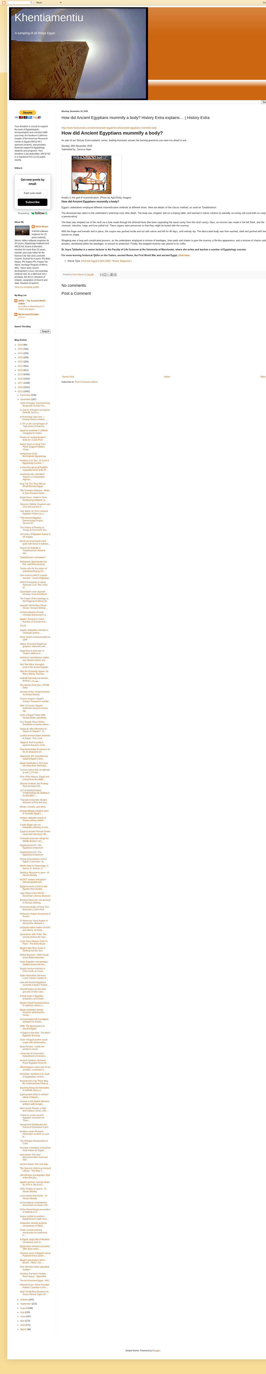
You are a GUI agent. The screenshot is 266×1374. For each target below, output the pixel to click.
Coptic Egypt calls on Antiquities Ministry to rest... (34, 826)
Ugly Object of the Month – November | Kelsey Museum (35, 894)
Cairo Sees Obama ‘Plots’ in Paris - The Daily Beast (34, 942)
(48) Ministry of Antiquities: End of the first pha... (35, 1176)
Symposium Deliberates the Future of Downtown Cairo (34, 1125)
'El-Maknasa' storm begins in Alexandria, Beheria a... (34, 922)
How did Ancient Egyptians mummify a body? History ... (35, 983)
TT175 (23, 626)
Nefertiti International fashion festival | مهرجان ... (34, 679)
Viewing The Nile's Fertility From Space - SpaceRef (33, 1275)
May (22, 1321)
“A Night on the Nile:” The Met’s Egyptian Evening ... (35, 1034)
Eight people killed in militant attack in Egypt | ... (34, 1095)
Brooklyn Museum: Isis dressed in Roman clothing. (35, 901)
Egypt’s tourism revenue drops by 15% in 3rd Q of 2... (35, 1183)
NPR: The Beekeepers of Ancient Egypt (32, 1027)
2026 (20, 345)
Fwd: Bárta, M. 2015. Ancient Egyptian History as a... (34, 512)
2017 (20, 383)
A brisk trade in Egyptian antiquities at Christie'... (32, 997)
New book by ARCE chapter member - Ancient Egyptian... (35, 576)
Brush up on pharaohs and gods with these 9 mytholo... (35, 542)
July (22, 1312)
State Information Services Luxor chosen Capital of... (34, 976)
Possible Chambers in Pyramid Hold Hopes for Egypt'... (35, 1149)
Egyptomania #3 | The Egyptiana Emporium (31, 846)
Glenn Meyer (41, 226)
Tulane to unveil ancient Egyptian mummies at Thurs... (32, 1118)
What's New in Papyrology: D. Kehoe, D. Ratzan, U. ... (34, 867)
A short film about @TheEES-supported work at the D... (34, 468)
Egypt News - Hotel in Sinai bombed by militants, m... (33, 498)
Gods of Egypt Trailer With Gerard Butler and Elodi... (33, 716)
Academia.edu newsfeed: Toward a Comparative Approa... (32, 477)
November (25, 399)
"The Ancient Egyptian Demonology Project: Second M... (31, 520)
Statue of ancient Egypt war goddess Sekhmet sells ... (34, 645)
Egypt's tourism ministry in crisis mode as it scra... (32, 969)
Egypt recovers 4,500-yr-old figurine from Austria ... (33, 887)
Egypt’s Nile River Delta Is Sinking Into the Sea (32, 949)
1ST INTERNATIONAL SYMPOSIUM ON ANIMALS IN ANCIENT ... (35, 793)
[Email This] (101, 274)
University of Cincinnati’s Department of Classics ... (34, 1054)
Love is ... (22, 317)
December (25, 395)
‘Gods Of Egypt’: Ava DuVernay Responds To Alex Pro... (35, 404)
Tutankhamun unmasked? (33, 557)
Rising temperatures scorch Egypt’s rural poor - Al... (33, 860)
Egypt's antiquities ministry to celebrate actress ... (34, 631)
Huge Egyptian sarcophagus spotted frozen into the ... (34, 963)
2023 (20, 357)
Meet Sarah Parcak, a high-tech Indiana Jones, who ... (34, 1109)
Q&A (101, 261)
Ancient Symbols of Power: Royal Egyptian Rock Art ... (34, 1061)
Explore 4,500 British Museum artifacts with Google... (34, 1102)
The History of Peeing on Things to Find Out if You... (34, 528)
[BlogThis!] (105, 274)
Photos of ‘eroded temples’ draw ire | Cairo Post (33, 438)
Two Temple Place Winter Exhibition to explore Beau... (35, 723)
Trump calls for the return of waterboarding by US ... (33, 569)
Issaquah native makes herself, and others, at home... (35, 928)
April (22, 1325)
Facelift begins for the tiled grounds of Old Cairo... (33, 990)
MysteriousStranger (28, 314)
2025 (20, 349)
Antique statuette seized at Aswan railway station (33, 819)
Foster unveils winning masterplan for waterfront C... (33, 1233)
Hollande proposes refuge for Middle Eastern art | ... (34, 839)
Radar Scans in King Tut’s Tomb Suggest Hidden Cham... (32, 447)
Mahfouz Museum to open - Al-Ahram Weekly (35, 873)
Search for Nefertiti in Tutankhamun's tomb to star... (32, 550)
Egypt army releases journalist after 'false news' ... (35, 1247)
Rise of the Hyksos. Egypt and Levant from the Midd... (34, 778)
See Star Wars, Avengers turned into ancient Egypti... (34, 665)
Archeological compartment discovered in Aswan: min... (34, 1203)
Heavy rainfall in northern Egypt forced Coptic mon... (34, 1217)
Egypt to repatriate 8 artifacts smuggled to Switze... (34, 431)
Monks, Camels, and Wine (33, 807)
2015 (20, 391)
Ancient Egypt (90, 261)
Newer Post (68, 376)
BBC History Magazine (118, 261)
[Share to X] (108, 274)
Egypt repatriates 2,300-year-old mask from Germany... (34, 764)
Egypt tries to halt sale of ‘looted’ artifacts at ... (32, 652)
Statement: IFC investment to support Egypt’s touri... (34, 757)
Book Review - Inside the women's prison (32, 1047)
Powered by (23, 213)
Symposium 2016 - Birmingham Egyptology (33, 454)
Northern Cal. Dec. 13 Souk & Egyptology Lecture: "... (34, 461)
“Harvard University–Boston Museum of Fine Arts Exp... (34, 801)
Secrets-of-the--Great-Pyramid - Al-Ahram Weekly (35, 693)
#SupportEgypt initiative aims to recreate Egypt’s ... (34, 812)
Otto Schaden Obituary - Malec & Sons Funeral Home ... (35, 491)
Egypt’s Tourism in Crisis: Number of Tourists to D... (33, 620)
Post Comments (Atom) (86, 382)
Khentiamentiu (48, 17)
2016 (20, 387)
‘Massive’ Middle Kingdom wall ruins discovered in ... (35, 505)
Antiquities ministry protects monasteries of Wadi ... (33, 1224)
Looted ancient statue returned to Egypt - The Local (35, 736)
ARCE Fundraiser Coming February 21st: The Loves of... (34, 585)
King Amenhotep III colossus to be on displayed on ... (35, 750)
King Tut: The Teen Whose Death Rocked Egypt (33, 485)
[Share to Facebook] (112, 274)
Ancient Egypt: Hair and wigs (34, 1164)
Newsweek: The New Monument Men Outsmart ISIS (33, 1157)
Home (167, 376)
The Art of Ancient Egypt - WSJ (34, 1280)
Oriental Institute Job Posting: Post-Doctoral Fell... (34, 784)
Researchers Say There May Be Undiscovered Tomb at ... (35, 1082)
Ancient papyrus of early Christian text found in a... (33, 613)
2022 (20, 361)
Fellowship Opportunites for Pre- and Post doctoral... (33, 563)
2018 (20, 378)
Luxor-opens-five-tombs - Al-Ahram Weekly (34, 1197)
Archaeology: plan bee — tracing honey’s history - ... (34, 418)
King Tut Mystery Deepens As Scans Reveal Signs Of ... (34, 1292)
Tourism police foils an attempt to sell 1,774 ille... (35, 771)
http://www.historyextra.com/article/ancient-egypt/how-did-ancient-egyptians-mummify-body (109, 127)
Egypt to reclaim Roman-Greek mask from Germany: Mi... (35, 832)
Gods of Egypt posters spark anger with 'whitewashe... (33, 1041)
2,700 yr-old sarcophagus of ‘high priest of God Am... (33, 425)
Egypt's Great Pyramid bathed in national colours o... (34, 1004)
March (23, 1329)
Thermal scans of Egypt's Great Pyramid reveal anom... (35, 1254)
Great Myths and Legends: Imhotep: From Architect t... (34, 592)
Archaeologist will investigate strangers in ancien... (34, 1020)
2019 (20, 374)
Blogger (156, 1350)
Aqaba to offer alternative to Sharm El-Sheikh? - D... (33, 730)
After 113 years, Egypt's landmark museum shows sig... (34, 708)
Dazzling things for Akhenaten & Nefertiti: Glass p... (34, 1089)
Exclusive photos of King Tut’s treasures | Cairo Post (34, 908)
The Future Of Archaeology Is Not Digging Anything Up (34, 599)
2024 (20, 353)
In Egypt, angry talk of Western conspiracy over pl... (35, 1240)
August (24, 1308)
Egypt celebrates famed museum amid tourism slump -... (32, 1012)
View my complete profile (26, 287)
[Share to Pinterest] (115, 274)
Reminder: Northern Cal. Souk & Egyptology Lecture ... (35, 1075)
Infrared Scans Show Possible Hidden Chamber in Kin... (34, 1286)
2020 (20, 370)
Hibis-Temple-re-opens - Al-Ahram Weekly (33, 1190)
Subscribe (33, 202)
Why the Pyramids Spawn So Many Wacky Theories (34, 672)
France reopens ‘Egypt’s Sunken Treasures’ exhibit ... (35, 700)
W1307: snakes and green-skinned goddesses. (33, 880)
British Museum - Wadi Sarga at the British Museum (34, 956)
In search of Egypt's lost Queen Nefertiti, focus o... (35, 411)
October (24, 1299)
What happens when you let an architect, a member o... (35, 1068)
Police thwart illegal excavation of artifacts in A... (35, 1210)
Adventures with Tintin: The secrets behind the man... (33, 935)
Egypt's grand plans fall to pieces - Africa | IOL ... (32, 1261)
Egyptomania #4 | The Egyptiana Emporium (31, 853)
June (23, 1316)
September (26, 1304)
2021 (20, 366)
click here (183, 255)
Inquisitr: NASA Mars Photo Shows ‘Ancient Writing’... (33, 606)
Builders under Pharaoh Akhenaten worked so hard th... (34, 1134)
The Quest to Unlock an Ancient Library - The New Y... (35, 1169)
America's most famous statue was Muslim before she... (34, 658)
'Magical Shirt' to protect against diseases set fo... (33, 743)
